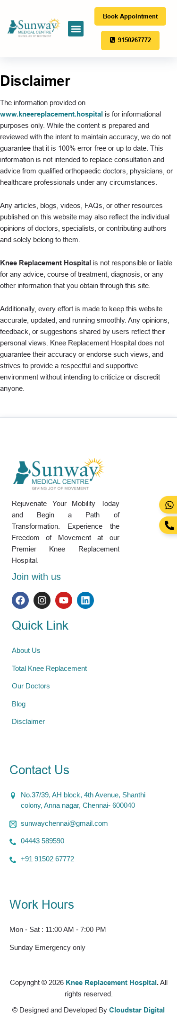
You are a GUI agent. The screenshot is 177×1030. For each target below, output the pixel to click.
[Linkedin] (85, 600)
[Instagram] (42, 600)
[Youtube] (63, 600)
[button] (76, 28)
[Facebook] (20, 600)
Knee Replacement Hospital (111, 982)
